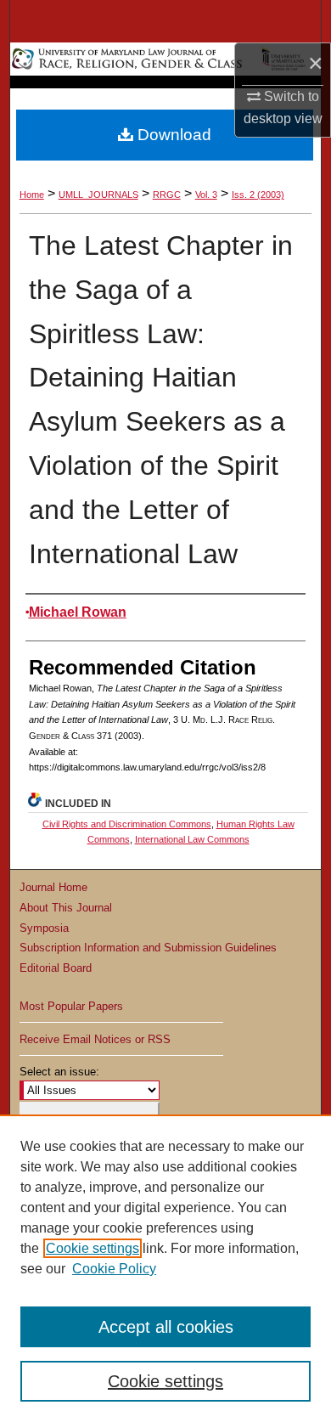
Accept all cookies (165, 1327)
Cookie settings (92, 1248)
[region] (165, 1268)
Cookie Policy (114, 1268)
